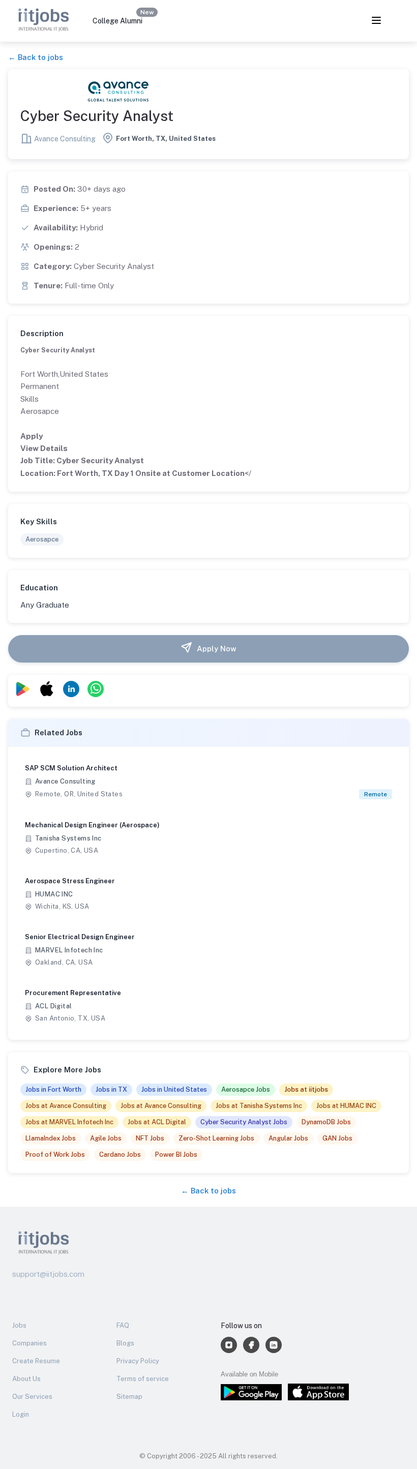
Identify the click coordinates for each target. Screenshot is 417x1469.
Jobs (19, 1325)
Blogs (125, 1343)
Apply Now (216, 648)
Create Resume (36, 1361)
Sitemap (129, 1396)
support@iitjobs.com (48, 1274)
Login (20, 1414)
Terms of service (142, 1379)
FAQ (122, 1325)
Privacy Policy (137, 1361)
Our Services (32, 1396)
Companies (29, 1343)
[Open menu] (376, 21)
